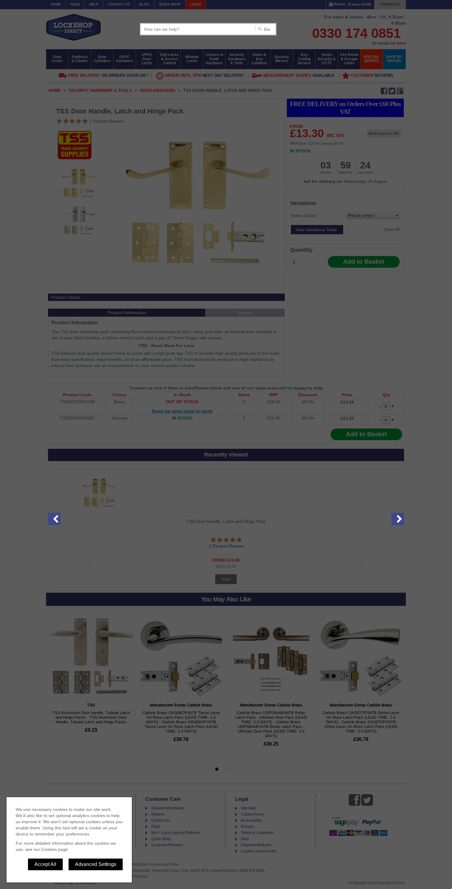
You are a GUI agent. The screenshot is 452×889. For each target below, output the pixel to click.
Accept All (45, 864)
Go (267, 29)
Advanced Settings (95, 864)
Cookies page (54, 849)
